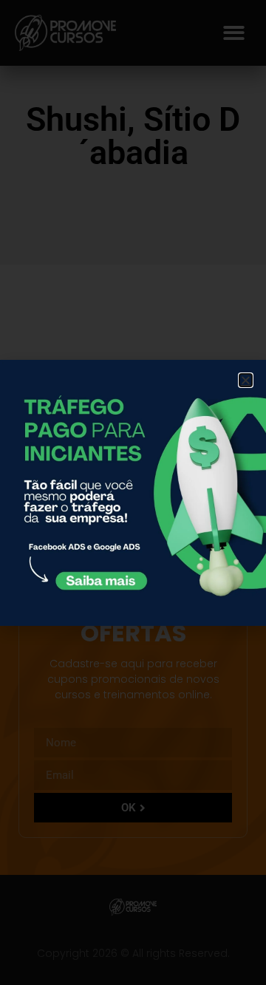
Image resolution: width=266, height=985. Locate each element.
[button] (245, 380)
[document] (133, 492)
